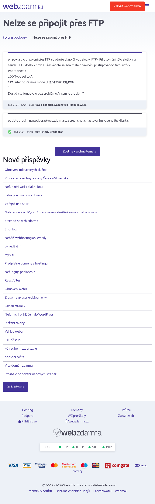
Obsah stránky (15, 306)
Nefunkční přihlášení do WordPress (29, 314)
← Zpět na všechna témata (77, 151)
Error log (10, 229)
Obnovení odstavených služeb (26, 170)
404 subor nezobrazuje (21, 349)
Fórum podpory (15, 37)
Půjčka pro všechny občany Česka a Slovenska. (37, 178)
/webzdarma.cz (77, 421)
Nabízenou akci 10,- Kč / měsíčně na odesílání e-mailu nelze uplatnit (51, 212)
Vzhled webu (14, 331)
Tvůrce (126, 410)
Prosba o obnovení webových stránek (31, 374)
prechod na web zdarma (21, 221)
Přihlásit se (28, 421)
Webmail (121, 491)
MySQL (10, 255)
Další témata (15, 387)
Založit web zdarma (127, 6)
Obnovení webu (16, 289)
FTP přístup (12, 340)
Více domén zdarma (19, 366)
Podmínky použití (40, 491)
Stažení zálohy (15, 323)
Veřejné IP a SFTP (17, 204)
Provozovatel (102, 491)
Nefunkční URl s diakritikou (24, 187)
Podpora (27, 416)
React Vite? (12, 280)
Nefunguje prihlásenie (20, 272)
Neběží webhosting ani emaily (25, 238)
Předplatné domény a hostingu (26, 263)
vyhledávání (13, 246)
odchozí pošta (14, 357)
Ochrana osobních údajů (73, 491)
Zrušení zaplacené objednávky (25, 297)
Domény (77, 410)
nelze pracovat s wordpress (23, 195)
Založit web (126, 416)
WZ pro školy (77, 416)
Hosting (27, 410)
